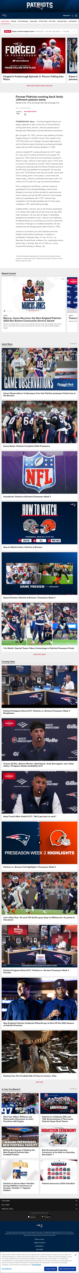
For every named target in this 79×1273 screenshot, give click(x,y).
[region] (39, 1262)
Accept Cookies (51, 1269)
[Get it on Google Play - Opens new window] (46, 1217)
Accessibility (39, 1246)
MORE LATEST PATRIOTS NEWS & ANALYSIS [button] (39, 85)
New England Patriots (30, 111)
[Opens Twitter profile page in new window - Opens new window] (25, 114)
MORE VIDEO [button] (39, 1082)
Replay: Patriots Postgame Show (23, 31)
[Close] (75, 1255)
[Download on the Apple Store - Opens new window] (32, 1217)
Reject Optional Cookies (67, 1269)
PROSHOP (66, 15)
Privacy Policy (39, 1239)
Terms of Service (39, 1242)
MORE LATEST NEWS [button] (39, 654)
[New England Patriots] (39, 1226)
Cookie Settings (7, 1269)
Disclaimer (39, 1249)
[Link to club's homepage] (4, 14)
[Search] (72, 15)
